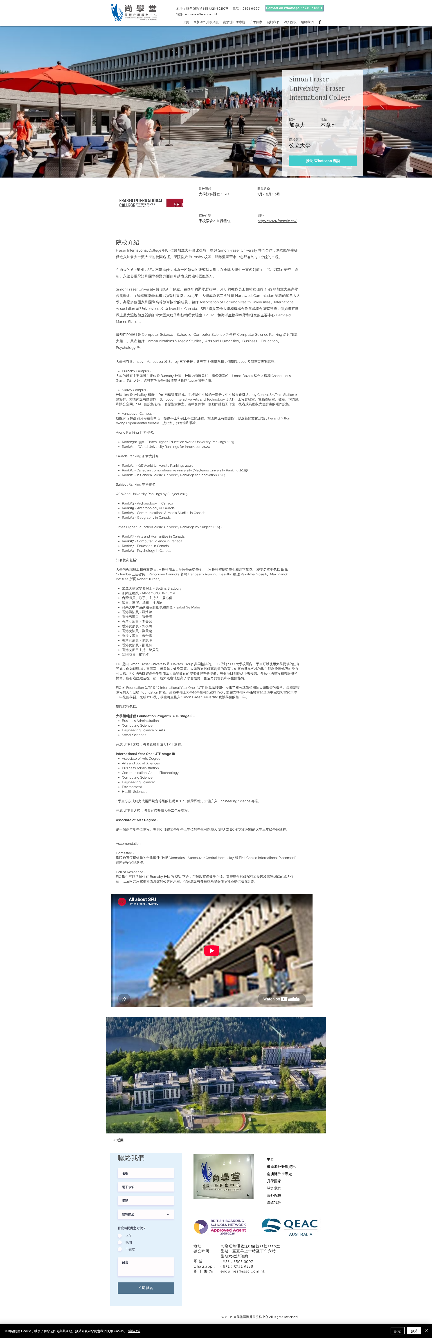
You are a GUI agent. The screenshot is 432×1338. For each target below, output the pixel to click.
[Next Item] (318, 1075)
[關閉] (426, 1330)
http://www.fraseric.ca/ (277, 221)
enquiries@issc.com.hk (201, 14)
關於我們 (274, 1188)
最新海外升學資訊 (281, 1166)
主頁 (270, 1159)
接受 (414, 1331)
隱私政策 (134, 1331)
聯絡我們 (274, 1202)
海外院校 (274, 1195)
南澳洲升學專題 (279, 1173)
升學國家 (274, 1181)
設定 (397, 1331)
